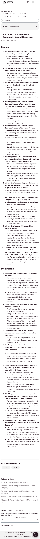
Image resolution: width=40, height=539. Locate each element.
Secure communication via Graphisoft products (18, 496)
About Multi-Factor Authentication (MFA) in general (19, 500)
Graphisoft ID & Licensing (14, 14)
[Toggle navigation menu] (33, 2)
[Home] (8, 2)
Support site (9, 11)
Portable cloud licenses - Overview (13, 482)
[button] (35, 534)
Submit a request (20, 518)
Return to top (6, 526)
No (17, 467)
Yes (6, 467)
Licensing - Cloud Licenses (15, 16)
